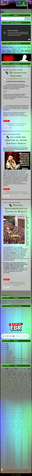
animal (14, 413)
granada (27, 436)
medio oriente (12, 442)
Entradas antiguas (25, 292)
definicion (7, 424)
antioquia (5, 414)
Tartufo (22, 409)
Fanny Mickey (20, 385)
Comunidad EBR (24, 470)
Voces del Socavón (18, 410)
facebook (22, 432)
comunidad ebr (23, 380)
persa (13, 450)
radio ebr (20, 454)
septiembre (8, 362)
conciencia (26, 421)
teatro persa (11, 462)
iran (9, 438)
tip (15, 463)
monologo (3, 377)
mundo (3, 445)
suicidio (5, 459)
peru (18, 450)
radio (15, 454)
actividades (27, 412)
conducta (3, 422)
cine (11, 375)
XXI (7, 412)
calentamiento (4, 375)
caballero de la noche (23, 418)
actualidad (8, 413)
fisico (23, 433)
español (17, 429)
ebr (27, 369)
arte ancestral (22, 414)
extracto (15, 432)
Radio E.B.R (16, 470)
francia (27, 389)
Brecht (23, 395)
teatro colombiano (14, 193)
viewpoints (27, 465)
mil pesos (19, 442)
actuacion (3, 380)
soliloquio (28, 458)
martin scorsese (27, 441)
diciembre (7, 351)
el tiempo (26, 428)
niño (12, 391)
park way (3, 449)
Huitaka (27, 401)
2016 (4, 347)
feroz (8, 433)
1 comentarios (25, 193)
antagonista (21, 413)
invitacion (3, 438)
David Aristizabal (5, 397)
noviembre (8, 353)
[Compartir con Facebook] (10, 128)
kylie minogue (17, 440)
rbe (30, 391)
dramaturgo (10, 427)
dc (1, 424)
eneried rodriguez (7, 389)
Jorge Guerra (6, 404)
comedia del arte (12, 376)
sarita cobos (16, 456)
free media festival (6, 390)
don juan (3, 427)
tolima (9, 464)
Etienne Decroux (5, 399)
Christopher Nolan (12, 396)
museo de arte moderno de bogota (21, 445)
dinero (19, 426)
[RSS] (2, 470)
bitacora (17, 372)
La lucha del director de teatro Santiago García (16, 140)
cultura (29, 387)
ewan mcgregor (25, 431)
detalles (14, 424)
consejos (10, 422)
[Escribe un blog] (6, 128)
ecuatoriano (23, 427)
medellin (5, 442)
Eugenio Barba (17, 399)
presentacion (24, 391)
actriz (2, 376)
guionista (8, 437)
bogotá (14, 418)
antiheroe (28, 413)
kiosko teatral (9, 440)
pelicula (17, 391)
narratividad (10, 446)
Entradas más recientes (8, 292)
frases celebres (22, 435)
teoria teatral (4, 463)
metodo (27, 390)
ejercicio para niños (17, 428)
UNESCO (8, 410)
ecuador (17, 427)
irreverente (18, 438)
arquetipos (13, 414)
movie (22, 444)
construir (18, 422)
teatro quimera (22, 382)
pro (28, 450)
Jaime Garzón (13, 403)
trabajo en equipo (18, 464)
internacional (26, 437)
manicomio (11, 441)
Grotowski (3, 401)
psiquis (29, 453)
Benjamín (17, 395)
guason (3, 437)
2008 (12, 384)
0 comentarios (20, 125)
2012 (2, 394)
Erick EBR (19, 474)
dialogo (14, 426)
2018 (4, 344)
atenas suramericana (18, 415)
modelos (8, 444)
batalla (13, 417)
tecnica (19, 377)
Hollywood (20, 401)
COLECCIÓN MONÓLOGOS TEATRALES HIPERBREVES (16, 378)
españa (15, 389)
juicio (2, 440)
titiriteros (3, 464)
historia (21, 123)
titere (23, 463)
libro (30, 440)
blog (14, 123)
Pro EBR (21, 146)
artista (9, 415)
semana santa (25, 456)
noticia (21, 192)
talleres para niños (24, 459)
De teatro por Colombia (18, 74)
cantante (27, 419)
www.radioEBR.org (16, 332)
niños (8, 447)
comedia (12, 380)
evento (12, 381)
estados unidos (25, 429)
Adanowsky (17, 394)
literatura (4, 441)
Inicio (17, 292)
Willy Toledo (28, 410)
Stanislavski (23, 408)
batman (18, 417)
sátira (10, 459)
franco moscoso (12, 435)
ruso (2, 456)
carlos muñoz (10, 421)
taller (14, 392)
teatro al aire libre (5, 460)
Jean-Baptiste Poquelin (25, 403)
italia (24, 438)
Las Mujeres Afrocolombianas (15, 405)
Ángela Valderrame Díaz (17, 467)
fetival (13, 433)
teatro (8, 193)
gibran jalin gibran (10, 436)
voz (8, 467)
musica (22, 375)
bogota (15, 282)
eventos (16, 431)
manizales (18, 441)
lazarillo (25, 440)
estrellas (3, 431)
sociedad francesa (19, 458)
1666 (24, 392)
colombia (17, 123)
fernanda (21, 389)
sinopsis (11, 458)
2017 (4, 345)
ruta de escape (7, 392)
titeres (27, 463)
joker (28, 438)
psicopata (10, 453)
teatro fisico (12, 382)
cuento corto (26, 423)
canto (2, 421)
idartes (21, 390)
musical (3, 446)
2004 (28, 392)
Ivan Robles (4, 403)
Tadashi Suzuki (11, 386)
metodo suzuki (24, 376)
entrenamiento (4, 381)
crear (10, 423)
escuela (10, 429)
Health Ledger (12, 401)
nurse (23, 447)
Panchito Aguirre (18, 406)
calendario (3, 419)
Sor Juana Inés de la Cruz (9, 408)
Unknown (4, 303)
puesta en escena (7, 454)
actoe (2, 413)
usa (15, 465)
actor (28, 375)
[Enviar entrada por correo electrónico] (16, 80)
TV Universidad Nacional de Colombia (16, 408)
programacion (16, 451)
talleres (15, 459)
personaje (18, 381)
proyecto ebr (25, 451)
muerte (27, 444)
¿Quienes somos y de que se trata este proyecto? (16, 48)
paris (28, 447)
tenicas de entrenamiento (23, 462)
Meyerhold (3, 406)
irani (13, 438)
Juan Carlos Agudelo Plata (18, 404)
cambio (14, 419)
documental (26, 426)
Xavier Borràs (13, 412)
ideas (20, 437)
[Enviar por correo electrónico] (4, 128)
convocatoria (25, 422)
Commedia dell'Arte (24, 396)
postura (23, 450)
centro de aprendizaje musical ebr (16, 387)
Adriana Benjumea (22, 78)
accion (20, 412)
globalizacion (20, 436)
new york (23, 446)
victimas (20, 465)
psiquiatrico (23, 453)
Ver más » (6, 121)
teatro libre (15, 460)
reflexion (27, 454)
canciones (20, 419)
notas (13, 447)
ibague (15, 390)
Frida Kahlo (19, 400)
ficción (18, 433)
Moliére (10, 406)
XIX (18, 386)
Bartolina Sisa (9, 395)
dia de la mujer (22, 424)
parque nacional (18, 449)
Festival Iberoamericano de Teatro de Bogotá (16, 208)
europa (10, 431)
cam (9, 419)
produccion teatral (6, 451)
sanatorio (8, 456)
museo (8, 445)
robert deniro (22, 455)
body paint (8, 418)
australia (7, 417)
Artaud (24, 394)
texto (11, 463)
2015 (4, 349)
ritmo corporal (13, 455)
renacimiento (4, 455)
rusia (28, 455)
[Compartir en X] (8, 128)
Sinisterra (27, 406)
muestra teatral (5, 391)
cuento (20, 423)
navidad (17, 446)
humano (15, 437)
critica (14, 423)
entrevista (3, 429)
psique (16, 453)
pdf (9, 450)
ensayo (16, 375)
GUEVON (26, 400)
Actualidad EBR (8, 470)
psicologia (3, 453)
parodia (10, 449)
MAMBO (27, 405)
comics (19, 421)
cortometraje (4, 423)
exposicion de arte (6, 432)
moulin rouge (16, 444)
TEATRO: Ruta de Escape (16, 4)
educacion (7, 428)
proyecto (11, 377)
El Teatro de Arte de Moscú (21, 397)
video (19, 392)
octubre (7, 355)
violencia (3, 467)
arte (23, 373)
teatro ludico (23, 460)
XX (3, 412)
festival (19, 282)
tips (18, 463)
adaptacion (24, 386)
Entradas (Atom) (14, 295)
